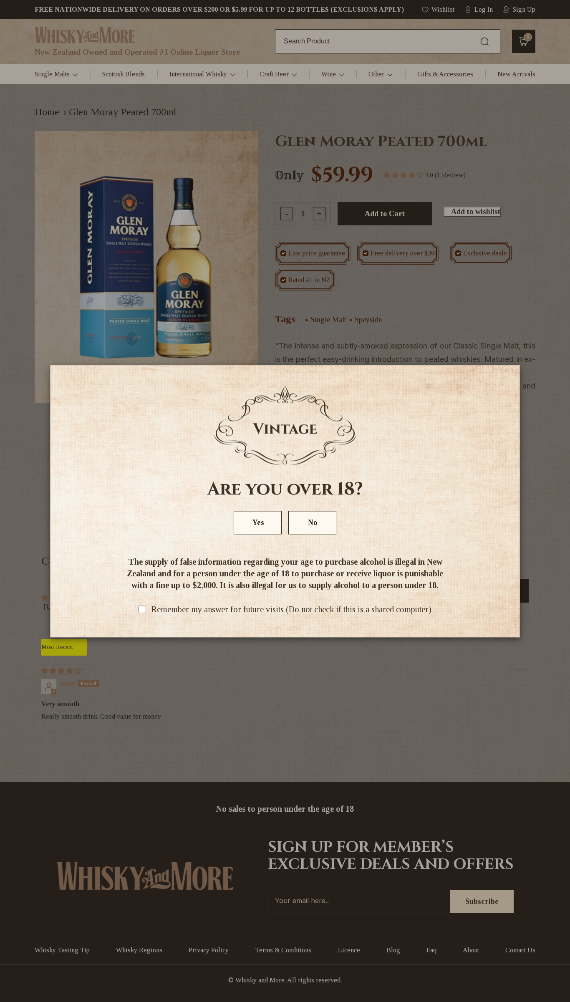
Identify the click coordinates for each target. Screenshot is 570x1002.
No (312, 522)
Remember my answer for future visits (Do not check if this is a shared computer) (291, 609)
